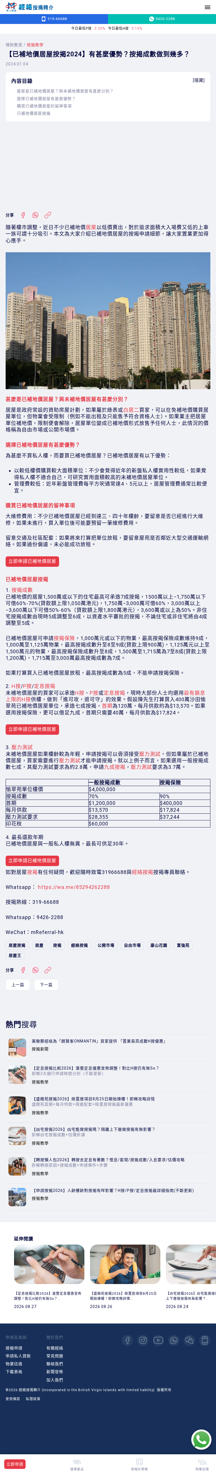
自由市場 (132, 945)
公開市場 (106, 945)
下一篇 (46, 984)
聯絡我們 (54, 1364)
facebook (127, 1340)
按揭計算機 (139, 1469)
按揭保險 (64, 638)
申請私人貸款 (18, 1356)
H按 (16, 686)
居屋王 (15, 955)
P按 (27, 686)
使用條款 (13, 1399)
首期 (107, 706)
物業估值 (14, 1364)
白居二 (131, 410)
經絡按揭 (142, 872)
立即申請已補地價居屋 (32, 561)
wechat (189, 1340)
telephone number (204, 1340)
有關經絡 (54, 1348)
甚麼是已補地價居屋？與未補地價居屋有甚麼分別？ (65, 91)
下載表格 (14, 1371)
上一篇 (18, 984)
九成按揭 (114, 767)
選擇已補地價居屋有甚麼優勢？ (46, 98)
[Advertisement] (108, 166)
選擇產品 (77, 1469)
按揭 (32, 872)
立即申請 (14, 1464)
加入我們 (54, 1380)
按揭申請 (14, 1348)
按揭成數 (22, 590)
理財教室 (14, 45)
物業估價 (202, 1469)
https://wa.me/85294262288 (74, 887)
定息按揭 (44, 686)
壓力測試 (22, 747)
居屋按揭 (17, 945)
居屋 (91, 227)
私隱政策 (33, 1399)
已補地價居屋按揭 (34, 113)
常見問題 (54, 1356)
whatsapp (173, 1340)
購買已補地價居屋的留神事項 (44, 106)
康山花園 (158, 945)
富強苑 (183, 945)
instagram (142, 1340)
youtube (158, 1340)
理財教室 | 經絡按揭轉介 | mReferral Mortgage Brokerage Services (29, 7)
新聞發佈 (54, 1371)
